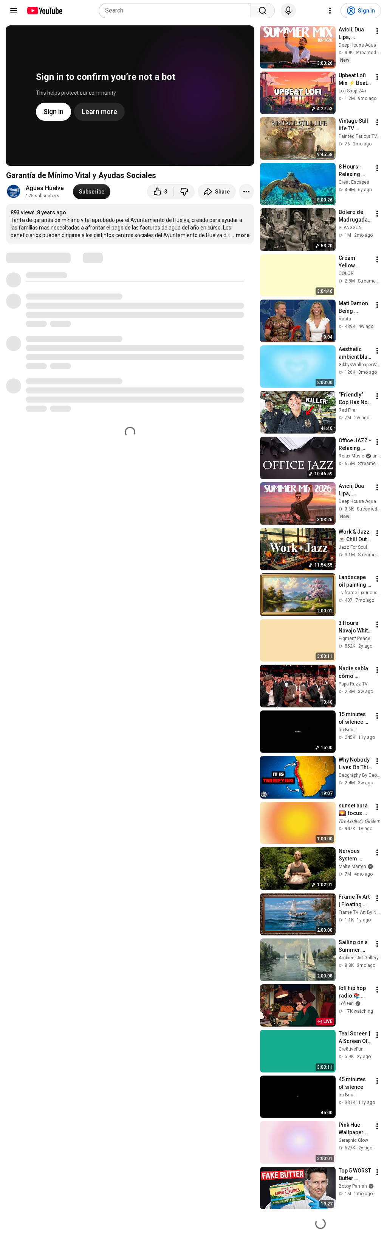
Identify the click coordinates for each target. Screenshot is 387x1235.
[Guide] (13, 10)
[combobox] (177, 10)
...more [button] (240, 235)
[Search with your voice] (288, 10)
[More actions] (246, 191)
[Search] (263, 10)
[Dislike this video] (184, 191)
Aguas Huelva (45, 188)
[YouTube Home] (44, 10)
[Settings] (329, 10)
